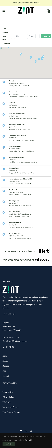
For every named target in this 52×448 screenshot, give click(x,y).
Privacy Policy (8, 397)
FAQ (5, 371)
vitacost (42, 259)
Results (31, 36)
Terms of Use (8, 392)
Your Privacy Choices (11, 412)
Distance (19, 36)
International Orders (10, 407)
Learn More (29, 440)
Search (47, 36)
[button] (31, 57)
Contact (6, 376)
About (5, 361)
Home (5, 356)
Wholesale (7, 402)
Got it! (8, 444)
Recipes (6, 366)
